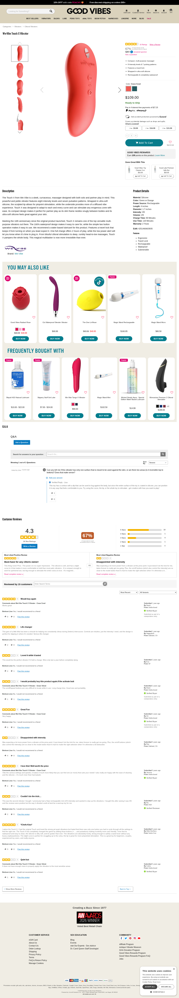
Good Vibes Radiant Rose (21, 322)
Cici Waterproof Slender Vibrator (55, 322)
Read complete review (12, 574)
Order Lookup (35, 948)
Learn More (160, 155)
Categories (7, 26)
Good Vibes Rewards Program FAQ (134, 956)
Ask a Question (131, 55)
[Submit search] (162, 454)
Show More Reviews (14, 889)
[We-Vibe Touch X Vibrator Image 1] (80, 90)
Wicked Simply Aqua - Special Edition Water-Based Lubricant (132, 398)
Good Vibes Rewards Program (132, 953)
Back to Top (124, 889)
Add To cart (146, 142)
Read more (157, 982)
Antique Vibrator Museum (130, 947)
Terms (31, 957)
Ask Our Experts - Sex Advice (83, 945)
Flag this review (23, 617)
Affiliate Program (126, 944)
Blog (72, 940)
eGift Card (33, 940)
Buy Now (20, 338)
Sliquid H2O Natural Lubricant (17, 397)
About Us (33, 943)
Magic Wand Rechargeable (124, 322)
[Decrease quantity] (127, 135)
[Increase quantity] (136, 135)
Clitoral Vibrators (31, 26)
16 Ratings (143, 45)
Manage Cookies (36, 963)
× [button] (174, 969)
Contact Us (33, 945)
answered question (140, 52)
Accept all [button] (150, 987)
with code (69, 2)
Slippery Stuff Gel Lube (46, 397)
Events (73, 943)
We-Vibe (19, 253)
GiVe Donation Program (129, 950)
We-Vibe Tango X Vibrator (75, 397)
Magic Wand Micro (158, 322)
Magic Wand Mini (103, 397)
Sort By (144, 462)
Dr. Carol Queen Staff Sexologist (84, 948)
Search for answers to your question (28, 454)
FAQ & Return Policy (38, 960)
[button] (119, 90)
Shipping (33, 951)
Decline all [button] (166, 987)
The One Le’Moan (90, 322)
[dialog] (158, 981)
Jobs (121, 959)
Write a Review (155, 45)
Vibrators (17, 26)
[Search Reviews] (105, 584)
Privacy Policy (35, 954)
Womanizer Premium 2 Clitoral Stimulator (161, 398)
